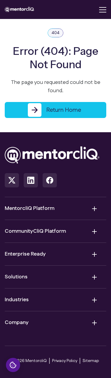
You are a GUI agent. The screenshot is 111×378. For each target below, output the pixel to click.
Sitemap (91, 361)
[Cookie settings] (13, 365)
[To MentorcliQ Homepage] (19, 9)
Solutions (16, 277)
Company (17, 322)
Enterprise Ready (25, 254)
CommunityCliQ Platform (35, 231)
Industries (17, 300)
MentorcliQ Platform (29, 208)
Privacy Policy (64, 361)
